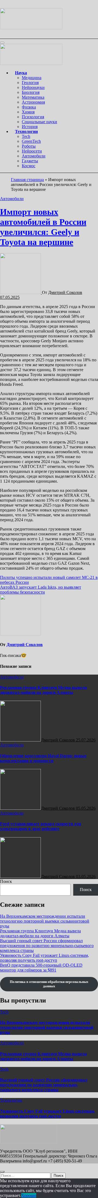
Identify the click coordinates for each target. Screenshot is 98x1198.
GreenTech (31, 141)
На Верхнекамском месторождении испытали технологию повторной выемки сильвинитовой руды (44, 921)
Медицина (31, 77)
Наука (21, 72)
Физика (29, 107)
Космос (28, 165)
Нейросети (32, 151)
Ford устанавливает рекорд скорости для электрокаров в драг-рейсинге (40, 826)
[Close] (2, 1171)
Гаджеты (30, 161)
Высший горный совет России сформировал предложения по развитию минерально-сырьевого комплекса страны (47, 945)
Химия (28, 112)
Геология (30, 82)
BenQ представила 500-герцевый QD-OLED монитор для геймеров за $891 (41, 967)
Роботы (29, 146)
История (30, 126)
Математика (33, 97)
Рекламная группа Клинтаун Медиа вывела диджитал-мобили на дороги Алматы (43, 690)
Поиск (6, 881)
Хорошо (28, 1195)
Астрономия (33, 102)
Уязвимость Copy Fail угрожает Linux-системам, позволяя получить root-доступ (44, 958)
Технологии (26, 131)
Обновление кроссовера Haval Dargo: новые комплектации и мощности (43, 758)
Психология (33, 116)
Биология (30, 92)
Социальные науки (39, 121)
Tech (26, 136)
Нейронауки (33, 87)
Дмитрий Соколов (65, 292)
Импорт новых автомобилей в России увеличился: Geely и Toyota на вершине (43, 227)
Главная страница (27, 179)
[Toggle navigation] (2, 43)
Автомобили (33, 156)
